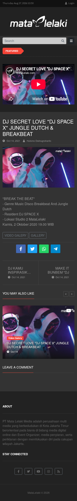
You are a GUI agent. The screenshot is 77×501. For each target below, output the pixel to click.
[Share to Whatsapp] (44, 249)
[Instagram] (48, 471)
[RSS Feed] (58, 471)
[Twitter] (28, 471)
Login (71, 3)
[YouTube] (38, 471)
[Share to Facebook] (21, 249)
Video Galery (15, 235)
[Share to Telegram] (55, 249)
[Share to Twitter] (32, 249)
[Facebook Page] (18, 471)
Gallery (37, 235)
